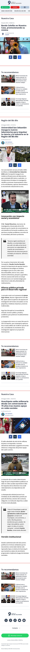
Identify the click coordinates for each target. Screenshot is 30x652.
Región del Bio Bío (20, 11)
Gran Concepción (6, 11)
